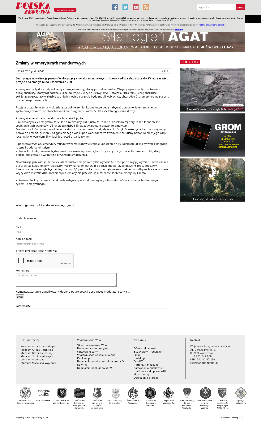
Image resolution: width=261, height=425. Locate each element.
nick (19, 227)
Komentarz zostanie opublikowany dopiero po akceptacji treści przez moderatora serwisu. (73, 291)
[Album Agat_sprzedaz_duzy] (130, 39)
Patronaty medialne (146, 364)
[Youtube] (136, 7)
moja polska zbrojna (65, 10)
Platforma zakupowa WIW (150, 371)
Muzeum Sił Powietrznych (37, 356)
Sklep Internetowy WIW (92, 345)
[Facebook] (115, 7)
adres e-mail (25, 239)
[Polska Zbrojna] (62, 13)
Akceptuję (179, 29)
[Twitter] (125, 7)
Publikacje (84, 358)
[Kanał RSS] (146, 7)
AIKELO (242, 417)
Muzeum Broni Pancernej (36, 352)
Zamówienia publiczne (148, 368)
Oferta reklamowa (145, 348)
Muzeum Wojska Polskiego (38, 346)
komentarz (24, 270)
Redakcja (140, 358)
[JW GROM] (213, 135)
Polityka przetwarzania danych (211, 25)
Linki (137, 355)
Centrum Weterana (33, 359)
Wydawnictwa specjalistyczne (96, 355)
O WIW (138, 361)
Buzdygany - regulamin (148, 351)
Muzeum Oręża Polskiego (37, 349)
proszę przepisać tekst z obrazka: (38, 251)
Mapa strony (142, 374)
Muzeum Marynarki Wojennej (38, 363)
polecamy (190, 62)
